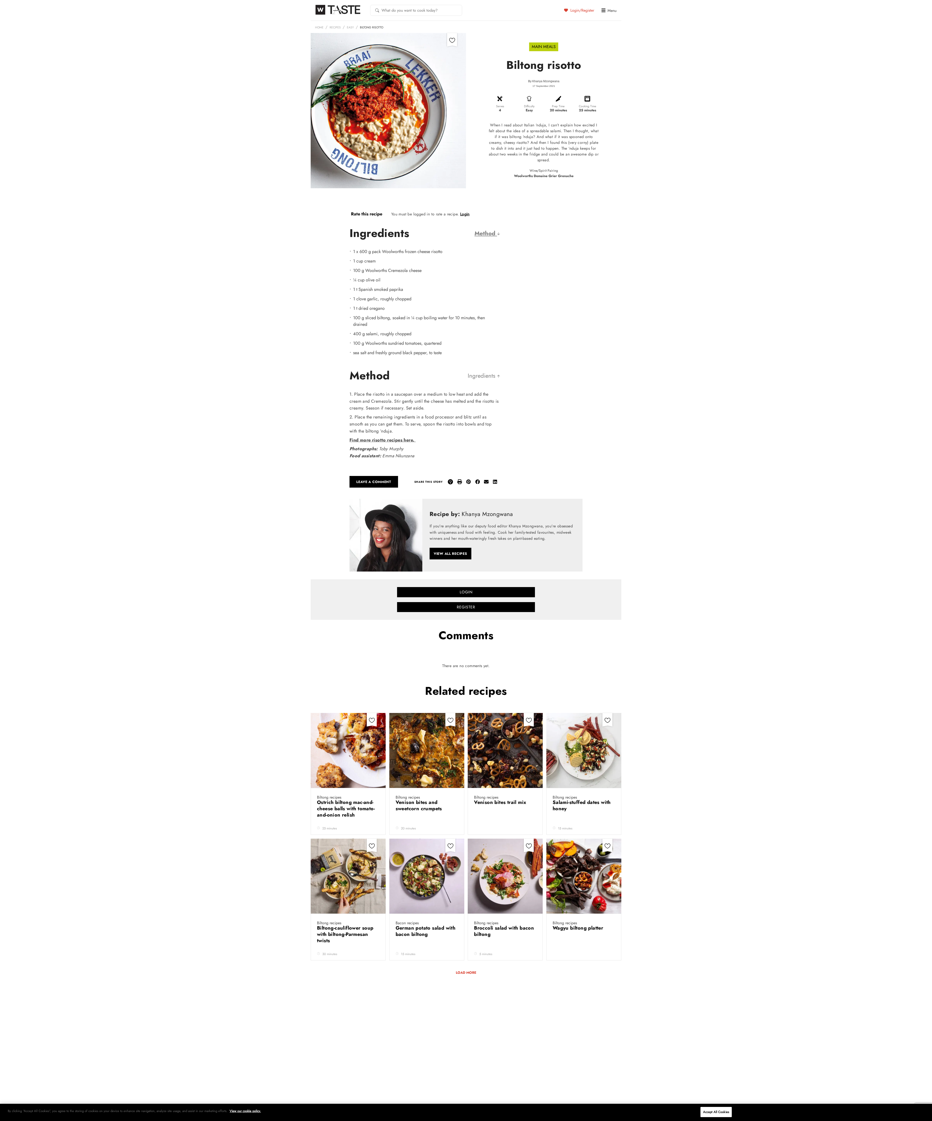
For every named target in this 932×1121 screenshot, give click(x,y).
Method (485, 233)
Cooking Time (587, 106)
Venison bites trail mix (501, 802)
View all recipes (450, 553)
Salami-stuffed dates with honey (582, 805)
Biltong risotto (371, 27)
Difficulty (529, 106)
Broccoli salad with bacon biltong (504, 931)
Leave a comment (373, 481)
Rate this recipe (366, 214)
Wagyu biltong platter (579, 928)
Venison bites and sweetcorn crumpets (420, 805)
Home (319, 27)
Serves (500, 106)
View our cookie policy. (245, 1111)
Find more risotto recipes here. (383, 440)
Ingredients (482, 375)
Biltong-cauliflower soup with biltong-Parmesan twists (345, 934)
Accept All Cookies (716, 1112)
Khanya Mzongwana (545, 81)
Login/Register (581, 10)
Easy (350, 27)
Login (465, 214)
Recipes (335, 27)
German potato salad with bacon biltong (426, 931)
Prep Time (558, 106)
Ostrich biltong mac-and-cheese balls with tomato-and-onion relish (346, 808)
